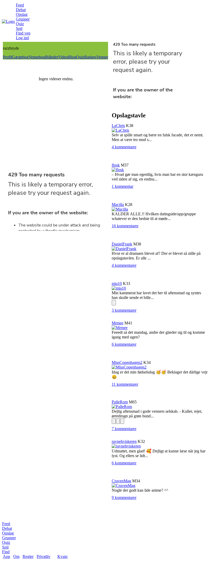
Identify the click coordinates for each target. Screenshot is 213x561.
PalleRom (120, 402)
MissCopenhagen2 (127, 362)
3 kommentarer (124, 310)
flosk (116, 165)
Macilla (118, 204)
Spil (19, 28)
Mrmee (117, 323)
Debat (21, 10)
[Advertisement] (55, 134)
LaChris (118, 125)
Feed (20, 5)
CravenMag (121, 481)
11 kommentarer (125, 384)
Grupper (23, 19)
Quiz (20, 24)
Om (16, 556)
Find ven (23, 33)
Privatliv (43, 556)
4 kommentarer (124, 147)
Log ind (22, 38)
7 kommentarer (124, 428)
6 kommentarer (124, 344)
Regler (28, 556)
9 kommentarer (124, 497)
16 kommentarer (125, 226)
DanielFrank (122, 244)
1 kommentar (122, 186)
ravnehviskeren (124, 441)
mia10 (117, 283)
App (6, 556)
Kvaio (62, 556)
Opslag (22, 14)
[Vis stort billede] (114, 302)
